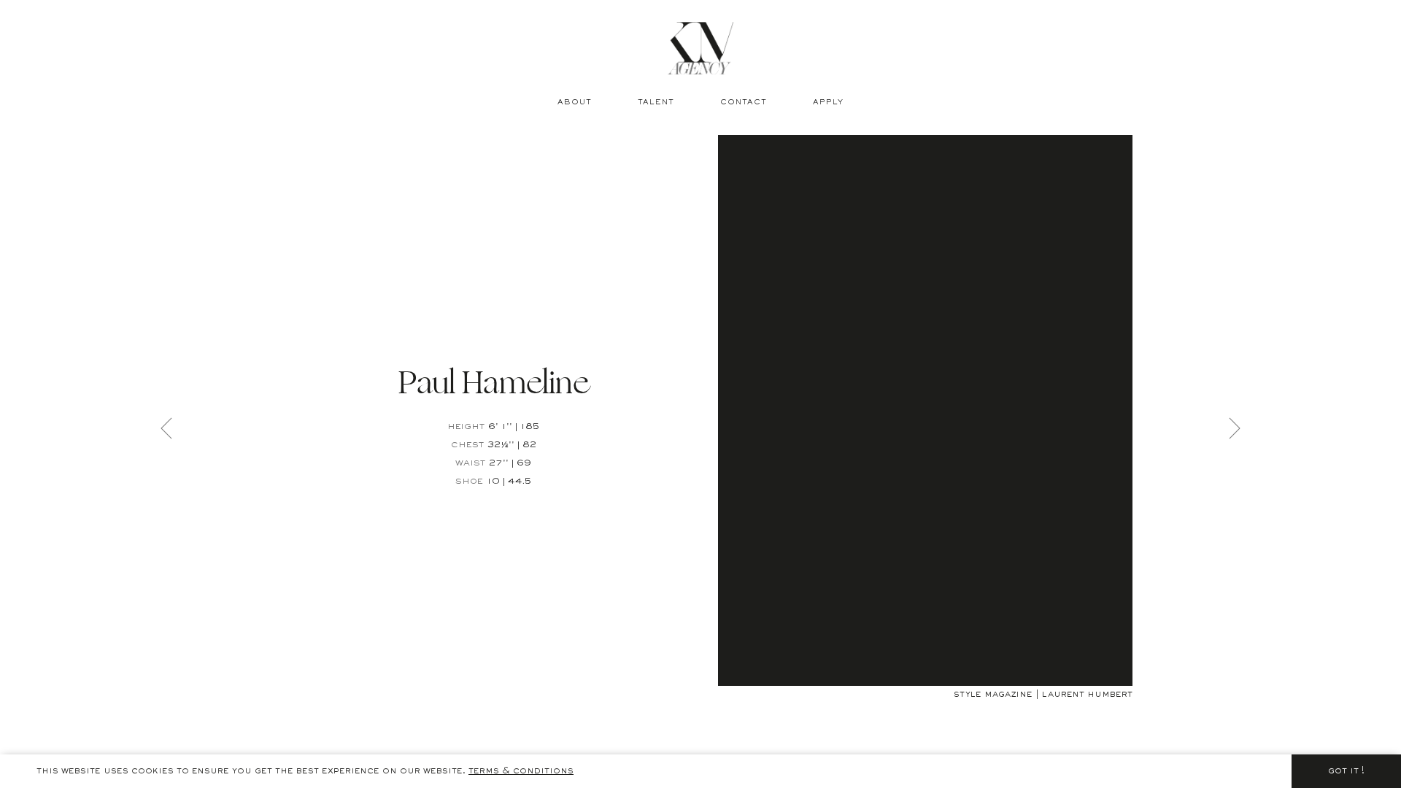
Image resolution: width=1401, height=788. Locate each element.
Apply (828, 102)
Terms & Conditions (521, 771)
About (574, 102)
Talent (656, 102)
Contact (743, 102)
